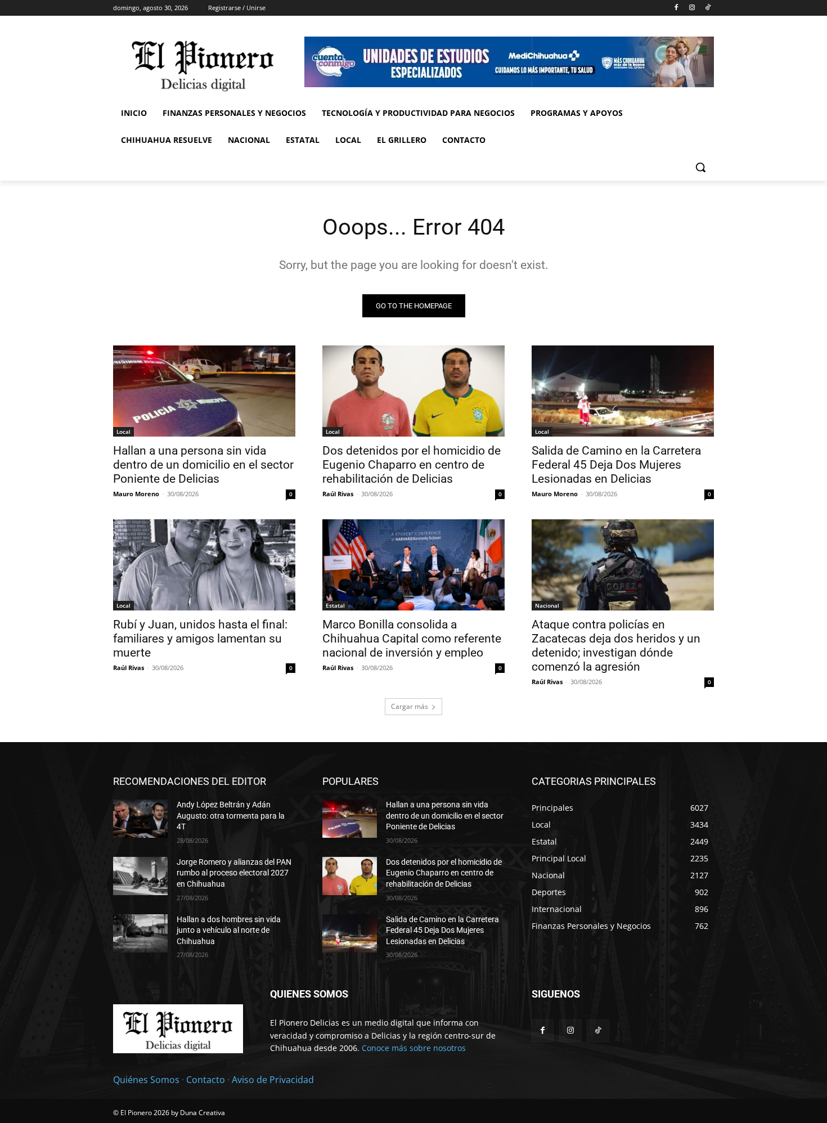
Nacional (547, 605)
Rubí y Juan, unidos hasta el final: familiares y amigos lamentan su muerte (200, 638)
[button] (700, 167)
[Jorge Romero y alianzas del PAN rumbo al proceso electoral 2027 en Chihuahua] (140, 876)
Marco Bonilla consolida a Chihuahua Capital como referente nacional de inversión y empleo (411, 638)
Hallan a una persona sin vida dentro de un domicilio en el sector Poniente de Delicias (203, 465)
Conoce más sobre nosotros (414, 1048)
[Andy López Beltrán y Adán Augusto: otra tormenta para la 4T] (140, 818)
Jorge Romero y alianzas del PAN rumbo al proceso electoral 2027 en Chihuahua (234, 872)
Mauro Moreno (136, 493)
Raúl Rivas (337, 493)
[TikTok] (707, 8)
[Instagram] (691, 8)
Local (123, 431)
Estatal (335, 605)
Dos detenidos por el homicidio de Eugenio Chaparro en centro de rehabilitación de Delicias (411, 465)
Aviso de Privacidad (273, 1079)
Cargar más (409, 706)
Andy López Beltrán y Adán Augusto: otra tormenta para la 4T (231, 815)
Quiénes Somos (146, 1079)
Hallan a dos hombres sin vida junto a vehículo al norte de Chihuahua (229, 930)
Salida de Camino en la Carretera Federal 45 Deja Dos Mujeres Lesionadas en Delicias (616, 465)
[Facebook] (676, 8)
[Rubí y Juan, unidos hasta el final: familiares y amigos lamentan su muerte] (204, 564)
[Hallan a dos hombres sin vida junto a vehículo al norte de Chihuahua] (140, 933)
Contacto (205, 1079)
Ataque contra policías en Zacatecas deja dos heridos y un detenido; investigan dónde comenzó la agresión (616, 645)
